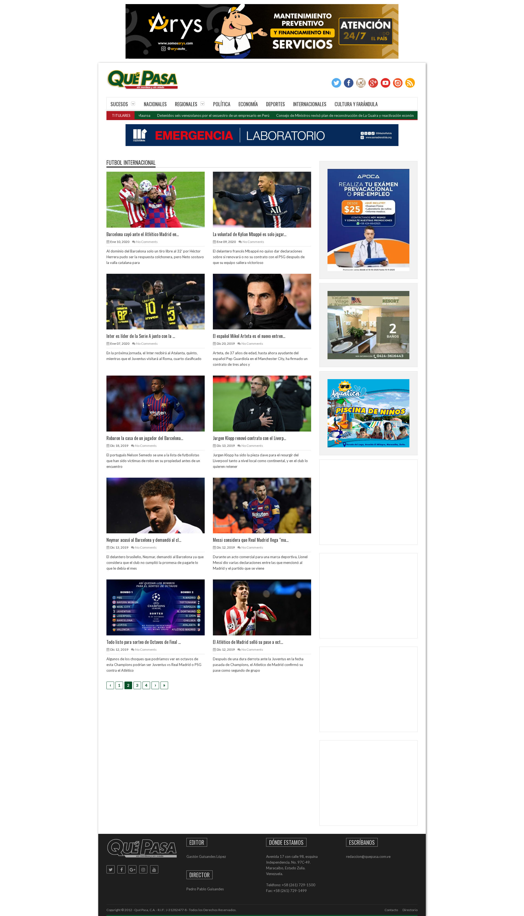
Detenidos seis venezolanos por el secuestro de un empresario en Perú (178, 115)
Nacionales (155, 104)
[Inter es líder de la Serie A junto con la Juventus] (160, 301)
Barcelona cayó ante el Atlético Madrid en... (142, 234)
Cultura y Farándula (356, 104)
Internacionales (309, 104)
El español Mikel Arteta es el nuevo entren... (249, 336)
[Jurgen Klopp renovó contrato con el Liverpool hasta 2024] (266, 403)
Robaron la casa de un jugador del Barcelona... (144, 438)
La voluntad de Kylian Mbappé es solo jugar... (249, 234)
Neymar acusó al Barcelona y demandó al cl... (143, 540)
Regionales (186, 104)
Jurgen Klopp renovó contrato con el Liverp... (249, 438)
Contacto (391, 910)
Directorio (410, 910)
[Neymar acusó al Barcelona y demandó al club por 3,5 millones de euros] (160, 505)
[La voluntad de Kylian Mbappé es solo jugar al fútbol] (266, 199)
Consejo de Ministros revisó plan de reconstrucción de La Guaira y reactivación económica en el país (320, 115)
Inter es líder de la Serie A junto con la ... (140, 336)
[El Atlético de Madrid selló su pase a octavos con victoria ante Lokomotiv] (266, 607)
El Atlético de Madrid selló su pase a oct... (248, 642)
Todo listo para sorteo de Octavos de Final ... (143, 642)
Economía (248, 104)
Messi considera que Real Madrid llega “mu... (250, 540)
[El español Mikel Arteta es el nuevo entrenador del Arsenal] (266, 301)
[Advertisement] (368, 503)
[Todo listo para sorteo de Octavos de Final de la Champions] (160, 607)
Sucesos (119, 104)
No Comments (147, 242)
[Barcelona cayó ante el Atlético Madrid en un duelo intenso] (160, 199)
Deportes (275, 104)
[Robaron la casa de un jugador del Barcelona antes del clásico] (160, 403)
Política (221, 104)
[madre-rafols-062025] (262, 135)
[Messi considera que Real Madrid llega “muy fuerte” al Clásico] (266, 505)
